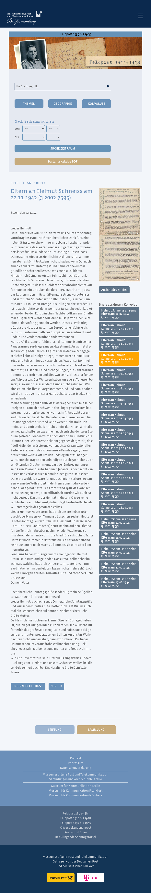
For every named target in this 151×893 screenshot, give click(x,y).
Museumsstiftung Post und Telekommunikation (75, 774)
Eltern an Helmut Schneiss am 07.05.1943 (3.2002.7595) (117, 433)
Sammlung (96, 729)
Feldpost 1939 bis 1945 (75, 34)
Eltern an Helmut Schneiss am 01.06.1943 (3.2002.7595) (117, 463)
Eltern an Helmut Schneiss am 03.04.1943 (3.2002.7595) (117, 403)
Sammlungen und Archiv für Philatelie (75, 779)
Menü (140, 16)
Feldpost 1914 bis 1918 (75, 818)
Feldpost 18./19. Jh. (75, 813)
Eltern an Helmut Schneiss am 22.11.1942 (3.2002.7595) (117, 359)
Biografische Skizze (28, 686)
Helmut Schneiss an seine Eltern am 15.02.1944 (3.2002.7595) (118, 552)
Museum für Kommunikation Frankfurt (75, 790)
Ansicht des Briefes (114, 289)
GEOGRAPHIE (63, 103)
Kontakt (75, 758)
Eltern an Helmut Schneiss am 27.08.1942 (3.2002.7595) (117, 329)
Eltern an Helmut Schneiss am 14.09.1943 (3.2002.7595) (117, 493)
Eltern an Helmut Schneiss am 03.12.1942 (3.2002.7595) (117, 374)
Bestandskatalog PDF (62, 161)
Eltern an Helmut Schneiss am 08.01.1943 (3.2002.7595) (117, 389)
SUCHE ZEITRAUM (62, 148)
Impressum (75, 763)
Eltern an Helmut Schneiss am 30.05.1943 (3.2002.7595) (117, 448)
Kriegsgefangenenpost (75, 827)
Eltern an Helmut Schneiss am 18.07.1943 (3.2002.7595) (117, 478)
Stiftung (55, 729)
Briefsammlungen (24, 19)
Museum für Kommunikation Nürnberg (75, 795)
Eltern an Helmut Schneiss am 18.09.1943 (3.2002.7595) (117, 508)
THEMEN (29, 103)
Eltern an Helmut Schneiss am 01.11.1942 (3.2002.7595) (117, 344)
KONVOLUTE (96, 103)
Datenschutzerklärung (75, 767)
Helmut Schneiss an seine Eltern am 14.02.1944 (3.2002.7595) (118, 537)
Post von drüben (75, 832)
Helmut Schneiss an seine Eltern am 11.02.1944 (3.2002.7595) (118, 523)
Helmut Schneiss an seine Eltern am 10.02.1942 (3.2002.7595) (118, 314)
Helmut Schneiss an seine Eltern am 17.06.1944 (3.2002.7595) (118, 582)
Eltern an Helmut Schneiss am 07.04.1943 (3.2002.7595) (117, 418)
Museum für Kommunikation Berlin (75, 786)
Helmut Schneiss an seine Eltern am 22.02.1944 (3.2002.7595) (118, 567)
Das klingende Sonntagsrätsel (75, 837)
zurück (56, 686)
